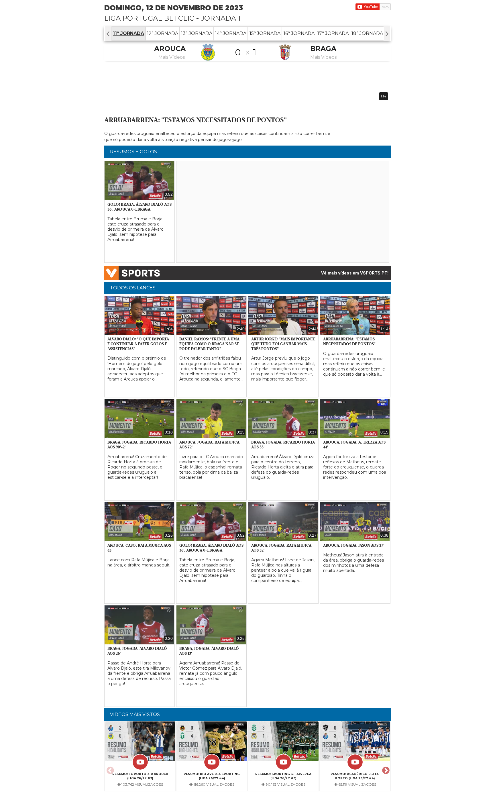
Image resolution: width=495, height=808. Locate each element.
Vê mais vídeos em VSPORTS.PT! (354, 273)
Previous (109, 769)
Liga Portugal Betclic (149, 18)
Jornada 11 (222, 18)
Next (385, 769)
